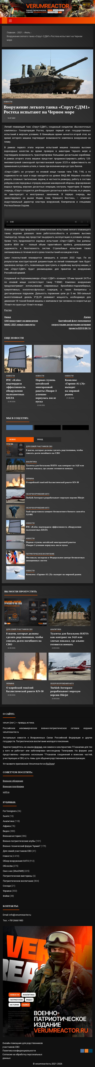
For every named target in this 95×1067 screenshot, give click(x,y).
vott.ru (6, 792)
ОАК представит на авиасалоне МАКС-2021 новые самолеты (21, 321)
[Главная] (4, 20)
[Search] (91, 20)
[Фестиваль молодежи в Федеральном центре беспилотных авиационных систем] (15, 557)
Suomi (6, 816)
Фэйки (6, 896)
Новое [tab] (12, 439)
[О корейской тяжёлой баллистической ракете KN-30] (15, 480)
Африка (7, 826)
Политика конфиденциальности (19, 1050)
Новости (8, 102)
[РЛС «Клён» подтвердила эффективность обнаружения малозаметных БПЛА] (18, 359)
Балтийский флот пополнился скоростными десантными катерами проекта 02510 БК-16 (71, 323)
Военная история (12, 836)
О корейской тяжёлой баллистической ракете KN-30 (52, 482)
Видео (6, 831)
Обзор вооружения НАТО (37, 494)
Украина (30, 479)
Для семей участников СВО (39, 446)
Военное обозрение (13, 781)
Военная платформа (13, 786)
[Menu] (10, 21)
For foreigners (10, 811)
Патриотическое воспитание (40, 554)
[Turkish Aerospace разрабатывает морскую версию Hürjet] (15, 496)
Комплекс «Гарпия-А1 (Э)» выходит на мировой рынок (75, 387)
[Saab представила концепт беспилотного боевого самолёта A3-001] (15, 511)
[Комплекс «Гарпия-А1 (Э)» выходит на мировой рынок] (77, 359)
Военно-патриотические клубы (19, 841)
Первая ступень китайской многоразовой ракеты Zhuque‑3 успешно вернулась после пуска (46, 390)
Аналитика (31, 462)
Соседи (7, 886)
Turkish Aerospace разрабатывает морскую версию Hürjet (55, 497)
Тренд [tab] (40, 439)
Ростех (8, 310)
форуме (38, 747)
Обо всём (8, 866)
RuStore (50, 763)
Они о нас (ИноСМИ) (13, 871)
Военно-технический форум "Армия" (21, 846)
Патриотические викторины (17, 876)
